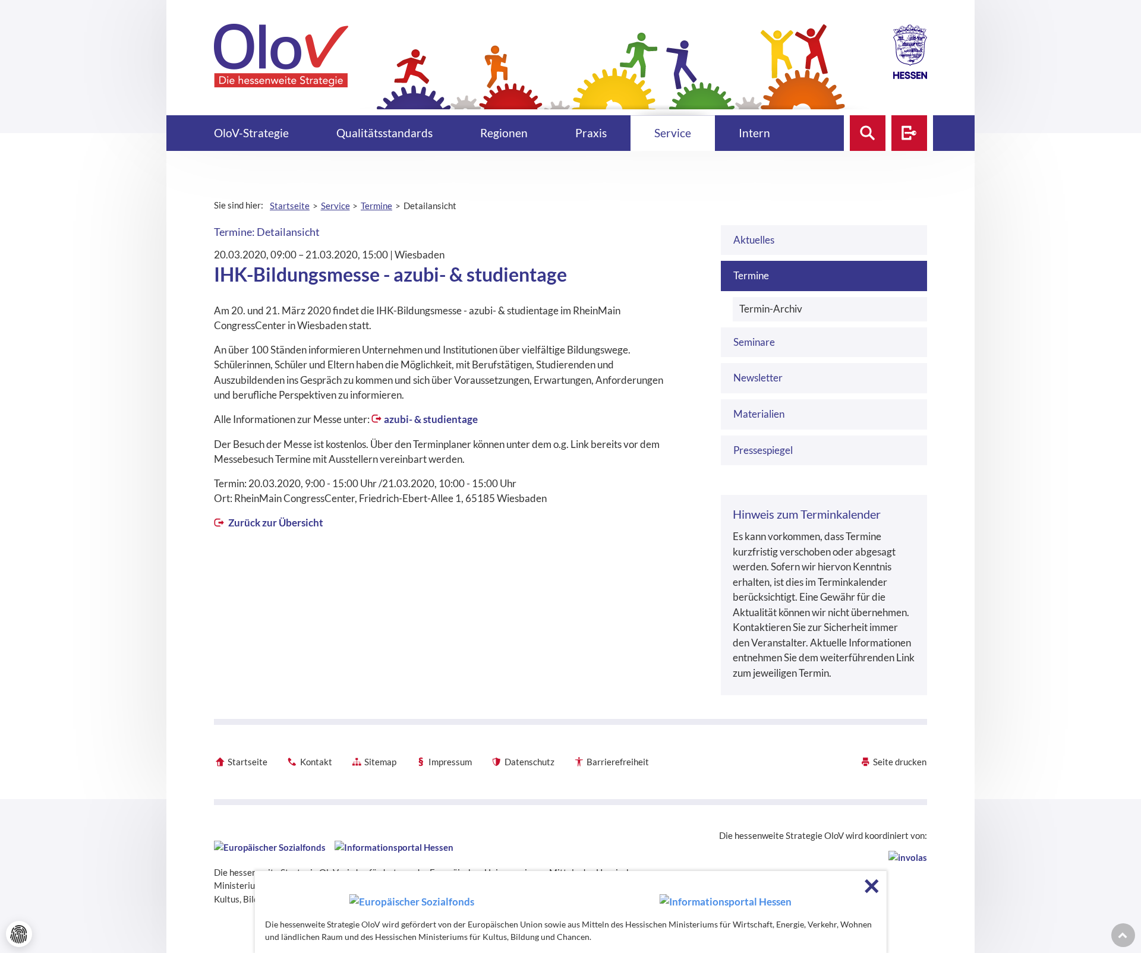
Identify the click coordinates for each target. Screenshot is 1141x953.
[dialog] (571, 912)
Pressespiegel (763, 450)
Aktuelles (753, 239)
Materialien (758, 414)
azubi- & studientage (431, 419)
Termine (751, 275)
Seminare (754, 342)
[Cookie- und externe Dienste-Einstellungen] (19, 934)
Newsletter (758, 377)
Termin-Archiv (770, 308)
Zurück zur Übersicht (274, 522)
